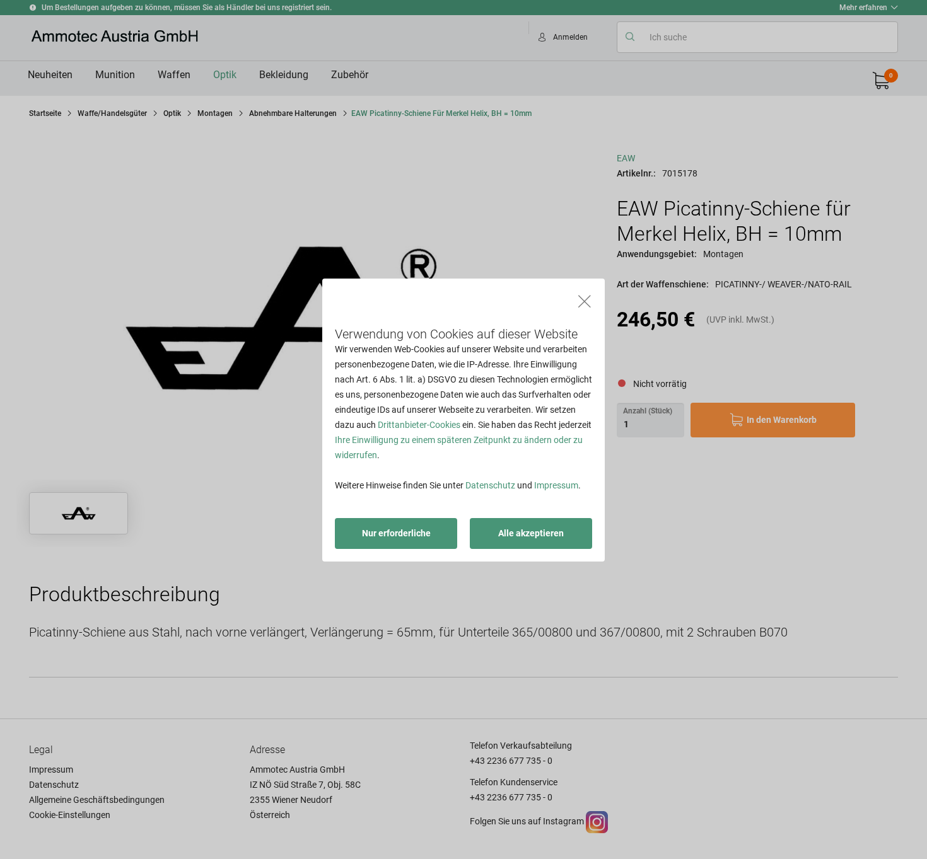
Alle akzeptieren (531, 533)
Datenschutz (490, 485)
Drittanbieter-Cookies (419, 425)
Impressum (556, 485)
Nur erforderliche (396, 533)
